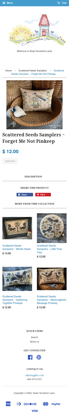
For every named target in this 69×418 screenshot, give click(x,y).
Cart (64, 2)
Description (33, 176)
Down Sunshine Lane (44, 393)
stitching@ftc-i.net (35, 375)
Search (34, 337)
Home (8, 70)
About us (34, 341)
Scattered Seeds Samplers (33, 70)
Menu (9, 2)
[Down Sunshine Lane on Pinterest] (38, 358)
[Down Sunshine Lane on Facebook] (30, 358)
